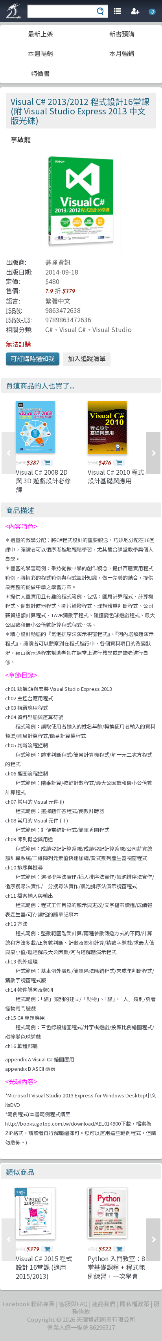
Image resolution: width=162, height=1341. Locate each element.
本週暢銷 (40, 53)
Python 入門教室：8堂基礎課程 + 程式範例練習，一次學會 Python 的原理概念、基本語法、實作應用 (116, 1280)
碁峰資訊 (57, 262)
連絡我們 (104, 1303)
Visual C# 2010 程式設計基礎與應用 (116, 476)
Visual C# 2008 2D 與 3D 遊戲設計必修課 (43, 480)
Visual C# (72, 329)
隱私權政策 (134, 1303)
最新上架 (40, 33)
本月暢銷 (121, 53)
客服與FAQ (73, 1303)
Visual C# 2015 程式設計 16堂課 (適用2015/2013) (44, 1267)
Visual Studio (112, 329)
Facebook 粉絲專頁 (28, 1303)
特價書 (40, 73)
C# (49, 329)
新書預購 (121, 33)
